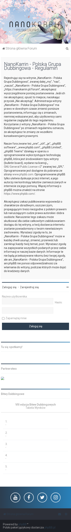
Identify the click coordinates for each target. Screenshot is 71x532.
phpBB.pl (49, 527)
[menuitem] (13, 6)
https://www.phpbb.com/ (19, 193)
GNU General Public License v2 (22, 166)
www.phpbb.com (22, 174)
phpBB (22, 524)
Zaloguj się (9, 287)
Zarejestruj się (29, 287)
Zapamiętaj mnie (16, 318)
